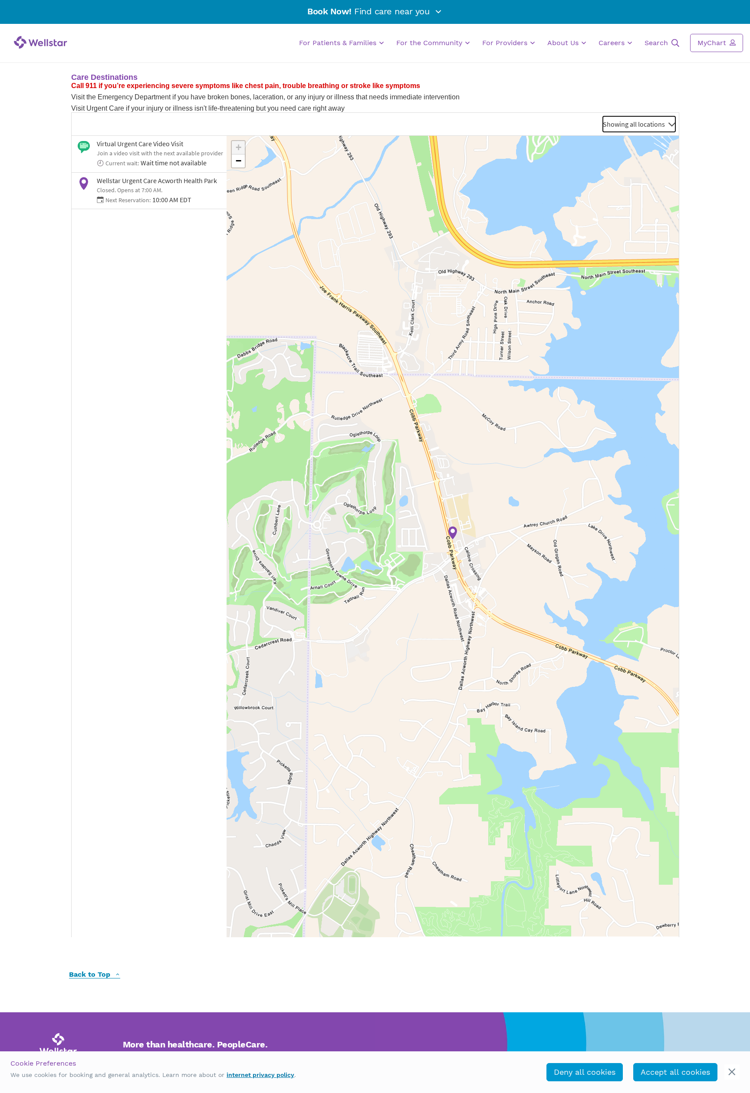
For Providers (506, 43)
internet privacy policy (260, 1074)
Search (657, 43)
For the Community (430, 43)
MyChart (712, 43)
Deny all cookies (584, 1072)
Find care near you (369, 11)
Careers (613, 43)
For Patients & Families (338, 43)
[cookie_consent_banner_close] (732, 1072)
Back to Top (90, 974)
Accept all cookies (675, 1072)
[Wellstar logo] (40, 42)
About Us (564, 43)
